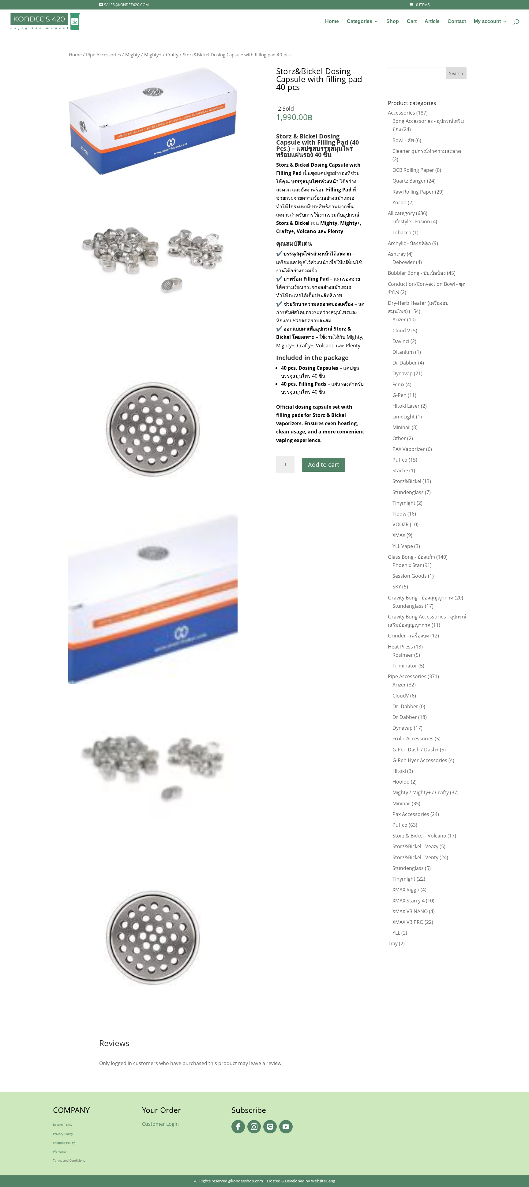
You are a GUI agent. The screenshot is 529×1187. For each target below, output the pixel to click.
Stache (400, 470)
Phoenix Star (407, 565)
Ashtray (397, 254)
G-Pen (399, 395)
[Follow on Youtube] (286, 1126)
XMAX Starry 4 (408, 900)
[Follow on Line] (270, 1126)
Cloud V (401, 330)
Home (332, 21)
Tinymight (403, 503)
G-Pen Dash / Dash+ (415, 749)
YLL (396, 932)
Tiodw (399, 513)
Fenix (398, 384)
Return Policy (62, 1124)
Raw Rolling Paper (413, 191)
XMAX (398, 535)
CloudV (400, 695)
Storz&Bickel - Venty (415, 857)
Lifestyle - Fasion (411, 221)
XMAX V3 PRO (407, 922)
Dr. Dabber (405, 706)
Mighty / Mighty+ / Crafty (151, 54)
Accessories (401, 112)
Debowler (403, 262)
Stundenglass (408, 606)
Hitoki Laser (406, 406)
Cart (412, 21)
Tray (393, 943)
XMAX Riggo (405, 889)
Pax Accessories (410, 814)
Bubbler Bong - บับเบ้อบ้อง (417, 273)
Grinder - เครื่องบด (408, 635)
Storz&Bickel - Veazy (415, 846)
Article (432, 21)
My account (487, 21)
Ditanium (403, 352)
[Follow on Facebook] (238, 1126)
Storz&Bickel (406, 481)
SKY (396, 586)
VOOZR (400, 524)
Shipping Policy (64, 1142)
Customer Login (160, 1124)
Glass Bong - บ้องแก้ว (411, 557)
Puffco (399, 459)
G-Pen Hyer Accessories (419, 760)
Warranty (59, 1151)
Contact (457, 21)
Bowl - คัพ (403, 140)
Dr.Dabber (404, 362)
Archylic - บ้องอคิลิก (409, 243)
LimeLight (403, 416)
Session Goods (409, 576)
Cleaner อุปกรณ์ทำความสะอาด (426, 151)
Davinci (400, 341)
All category (401, 213)
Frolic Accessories (412, 738)
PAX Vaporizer (408, 449)
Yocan (399, 202)
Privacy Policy (63, 1134)
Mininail (401, 427)
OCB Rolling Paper (413, 170)
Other (399, 438)
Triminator (404, 665)
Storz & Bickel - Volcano (419, 835)
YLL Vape (402, 546)
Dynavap (402, 373)
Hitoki (399, 771)
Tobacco (401, 232)
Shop (392, 21)
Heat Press (400, 646)
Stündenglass (408, 492)
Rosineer (402, 655)
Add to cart (323, 464)
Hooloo (401, 781)
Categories (359, 21)
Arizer (399, 319)
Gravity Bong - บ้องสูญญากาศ (420, 597)
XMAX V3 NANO (410, 911)
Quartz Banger (409, 180)
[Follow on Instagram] (254, 1126)
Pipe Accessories (103, 54)
